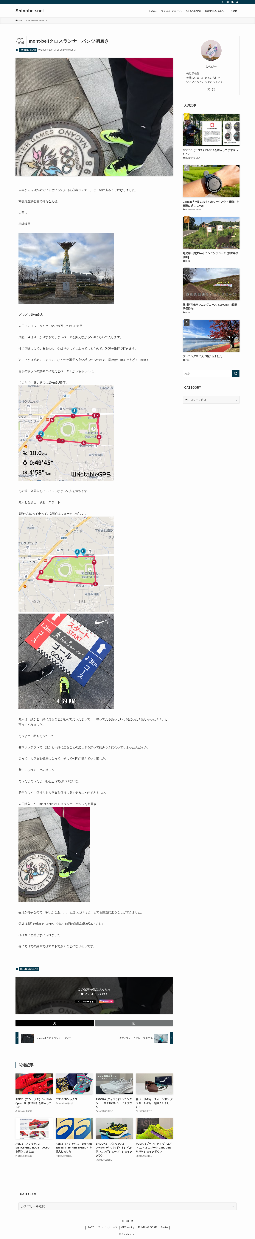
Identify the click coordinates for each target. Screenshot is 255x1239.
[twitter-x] (222, 2)
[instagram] (227, 2)
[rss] (232, 2)
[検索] (237, 2)
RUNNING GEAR (28, 50)
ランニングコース (107, 1227)
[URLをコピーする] (134, 1023)
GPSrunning (127, 1227)
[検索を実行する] (236, 373)
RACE (91, 1227)
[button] (54, 1023)
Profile (164, 1227)
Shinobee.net (29, 11)
